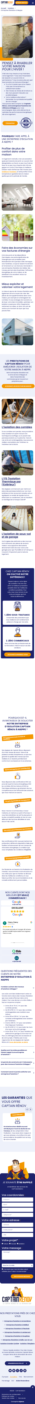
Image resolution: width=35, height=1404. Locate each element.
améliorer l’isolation (9, 172)
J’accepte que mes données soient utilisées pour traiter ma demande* (15, 1270)
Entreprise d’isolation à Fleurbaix (18, 1329)
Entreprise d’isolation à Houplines (17, 1336)
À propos (5, 1377)
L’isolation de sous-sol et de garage (16, 535)
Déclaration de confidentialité (11, 1394)
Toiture (5, 1244)
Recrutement (28, 1377)
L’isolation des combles (17, 427)
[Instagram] (17, 1370)
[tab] (17, 903)
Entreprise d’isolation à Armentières (17, 1321)
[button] (27, 1109)
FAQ (20, 1377)
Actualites (13, 1377)
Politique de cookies (8, 1396)
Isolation (21, 1244)
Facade (13, 1244)
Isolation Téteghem (27, 1344)
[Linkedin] (24, 1370)
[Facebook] (13, 1370)
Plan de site (22, 1398)
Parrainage (6, 1381)
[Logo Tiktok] (21, 1370)
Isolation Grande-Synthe (9, 1344)
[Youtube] (10, 1370)
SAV (12, 1381)
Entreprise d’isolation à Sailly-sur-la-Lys (17, 1340)
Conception (17, 1401)
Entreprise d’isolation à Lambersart (18, 1332)
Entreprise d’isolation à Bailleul (17, 1325)
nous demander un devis (19, 1042)
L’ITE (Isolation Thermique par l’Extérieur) (11, 481)
